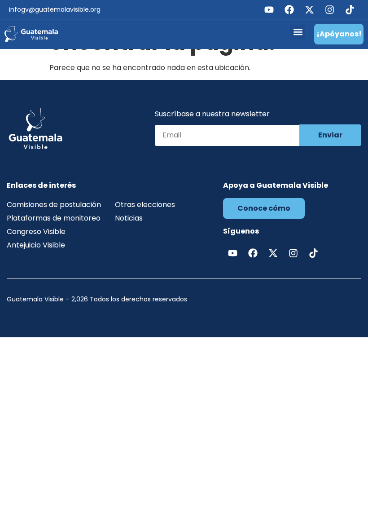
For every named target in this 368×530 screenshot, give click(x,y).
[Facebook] (289, 9)
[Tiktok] (349, 9)
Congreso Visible (36, 231)
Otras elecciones (145, 204)
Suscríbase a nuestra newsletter (212, 114)
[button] (297, 32)
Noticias (129, 218)
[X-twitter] (309, 9)
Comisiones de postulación (54, 204)
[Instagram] (329, 9)
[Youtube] (268, 9)
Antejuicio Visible (36, 245)
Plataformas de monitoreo (54, 218)
